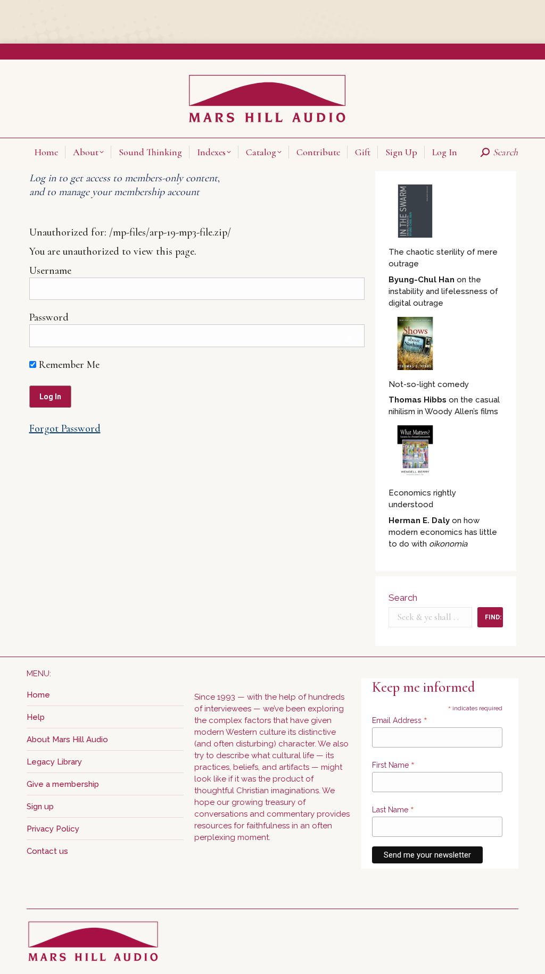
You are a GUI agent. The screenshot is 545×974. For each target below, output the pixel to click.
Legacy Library (54, 762)
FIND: (493, 617)
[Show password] (349, 338)
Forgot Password (65, 428)
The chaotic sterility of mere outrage (443, 257)
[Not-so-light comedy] (415, 345)
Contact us (47, 851)
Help (36, 717)
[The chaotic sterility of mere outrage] (415, 212)
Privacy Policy (53, 829)
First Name (393, 765)
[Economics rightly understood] (415, 453)
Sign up (40, 806)
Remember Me (68, 364)
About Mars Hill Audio (67, 739)
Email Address (399, 720)
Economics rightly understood (422, 498)
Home (38, 695)
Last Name (393, 809)
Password (49, 317)
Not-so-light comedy (429, 384)
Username (50, 270)
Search (403, 597)
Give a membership (63, 784)
